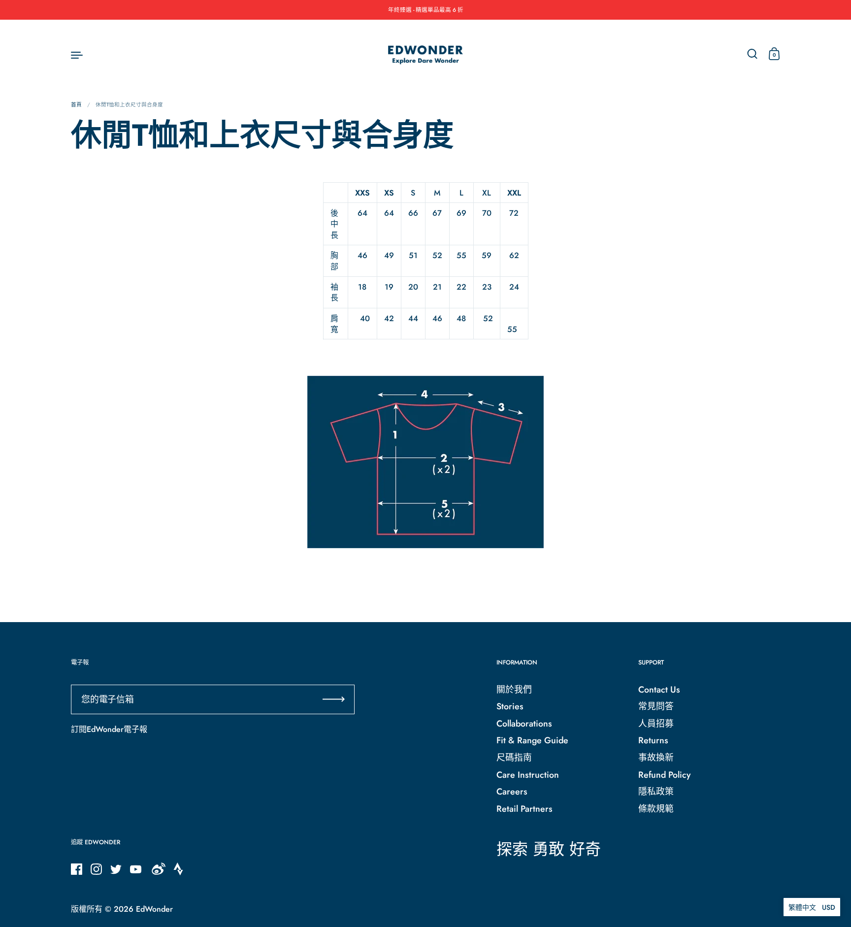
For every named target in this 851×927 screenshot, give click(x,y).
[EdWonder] (425, 54)
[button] (812, 907)
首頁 (76, 104)
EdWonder (154, 909)
